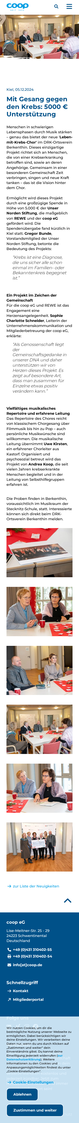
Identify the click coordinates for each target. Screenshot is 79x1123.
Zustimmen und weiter (35, 1110)
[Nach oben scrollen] (68, 901)
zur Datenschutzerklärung (34, 1057)
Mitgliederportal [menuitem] (28, 999)
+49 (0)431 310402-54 (32, 956)
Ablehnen (22, 1094)
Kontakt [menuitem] (20, 991)
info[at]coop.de (27, 965)
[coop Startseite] (17, 7)
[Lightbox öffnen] (39, 552)
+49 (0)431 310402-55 (32, 949)
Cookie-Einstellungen (33, 1082)
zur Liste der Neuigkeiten (36, 886)
